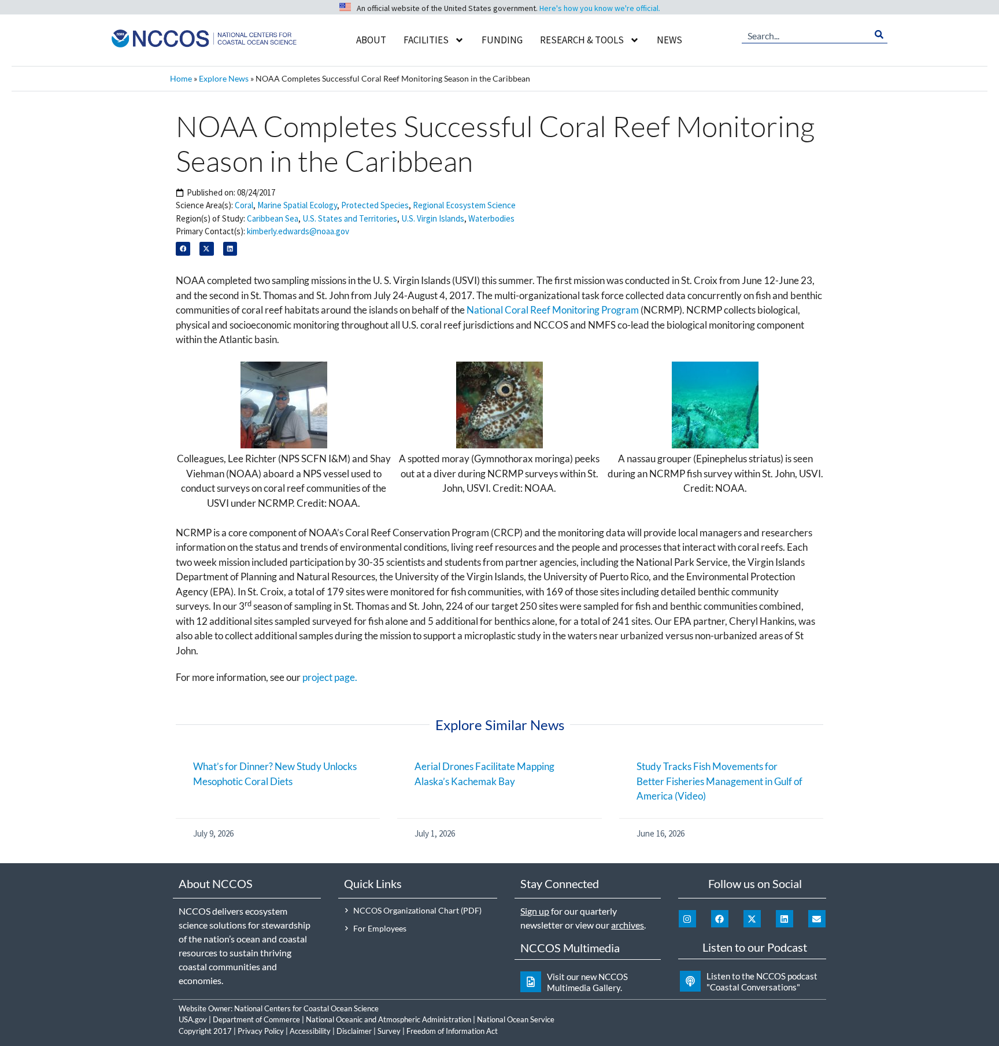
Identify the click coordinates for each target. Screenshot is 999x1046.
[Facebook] (719, 918)
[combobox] (806, 34)
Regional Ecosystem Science (464, 205)
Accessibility (310, 1031)
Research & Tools (582, 40)
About (371, 40)
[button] (183, 249)
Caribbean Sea (272, 218)
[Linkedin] (784, 918)
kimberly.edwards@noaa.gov (298, 231)
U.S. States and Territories (349, 218)
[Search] (879, 34)
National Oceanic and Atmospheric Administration (388, 1019)
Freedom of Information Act (452, 1031)
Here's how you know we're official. (599, 8)
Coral (244, 205)
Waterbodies (491, 218)
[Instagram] (687, 918)
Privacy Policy (261, 1031)
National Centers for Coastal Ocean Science (306, 1008)
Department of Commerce (256, 1019)
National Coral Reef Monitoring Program (553, 310)
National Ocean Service (515, 1019)
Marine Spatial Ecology (297, 205)
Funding (502, 40)
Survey (389, 1031)
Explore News (224, 78)
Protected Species (375, 205)
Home (181, 78)
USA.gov (193, 1019)
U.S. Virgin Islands (432, 218)
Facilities (426, 40)
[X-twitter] (752, 918)
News (669, 40)
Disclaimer (354, 1031)
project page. (329, 677)
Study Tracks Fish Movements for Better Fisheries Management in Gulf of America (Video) (719, 781)
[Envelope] (817, 918)
